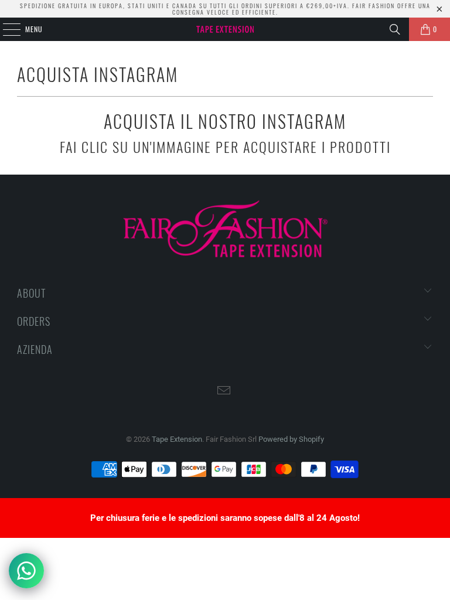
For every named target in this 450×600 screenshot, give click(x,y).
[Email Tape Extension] (224, 392)
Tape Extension (177, 439)
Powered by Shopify (291, 439)
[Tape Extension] (225, 29)
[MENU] (5, 29)
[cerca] (395, 29)
